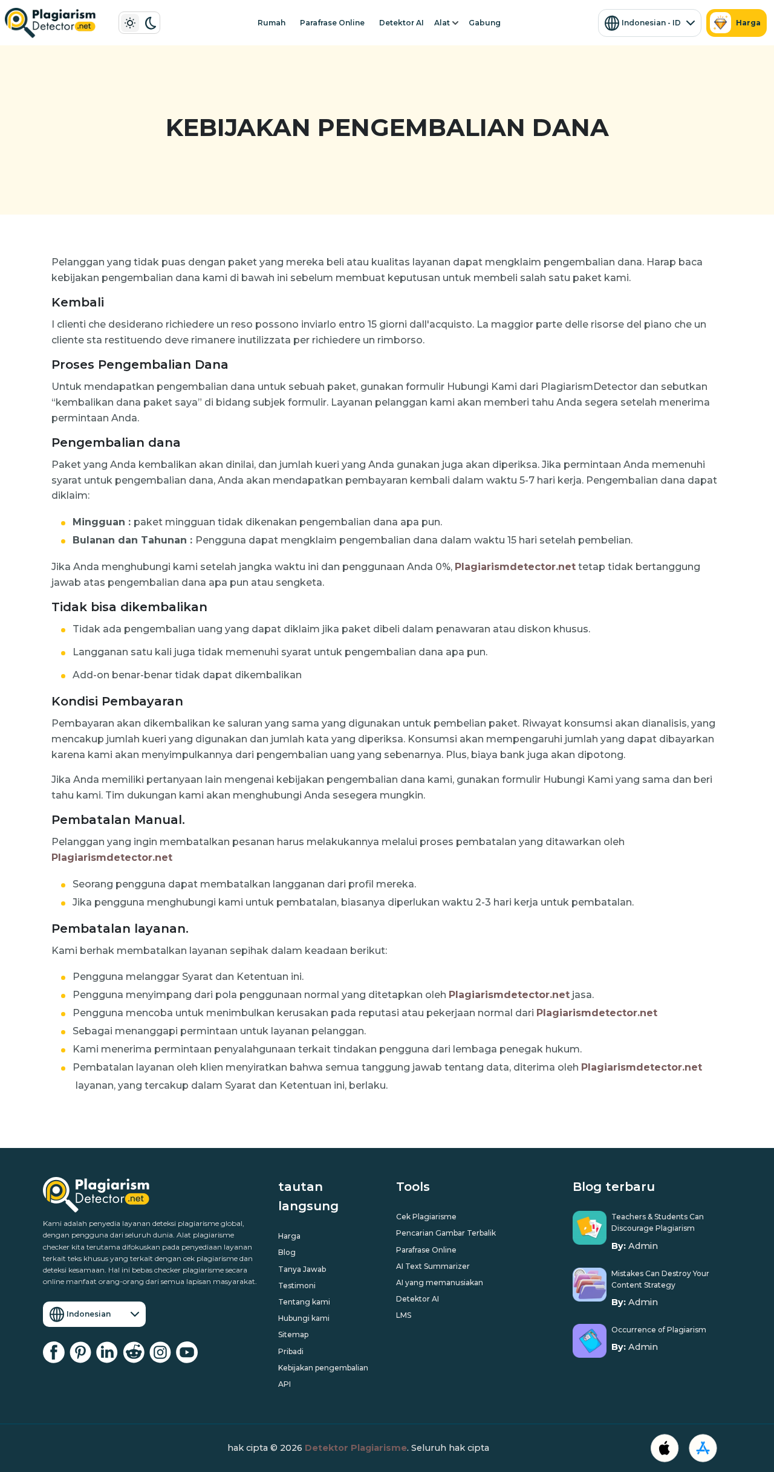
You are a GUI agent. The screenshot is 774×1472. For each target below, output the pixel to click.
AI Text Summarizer (433, 1266)
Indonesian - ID (651, 22)
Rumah (271, 22)
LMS (403, 1315)
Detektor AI (401, 22)
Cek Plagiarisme (426, 1216)
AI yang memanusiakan (439, 1282)
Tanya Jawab (302, 1269)
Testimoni (297, 1285)
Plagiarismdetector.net (515, 566)
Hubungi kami (304, 1318)
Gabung (485, 22)
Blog (287, 1252)
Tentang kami (304, 1301)
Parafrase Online (332, 22)
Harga (748, 22)
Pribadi (291, 1351)
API (284, 1384)
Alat (442, 22)
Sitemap (293, 1334)
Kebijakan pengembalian (323, 1367)
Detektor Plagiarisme (356, 1447)
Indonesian (89, 1313)
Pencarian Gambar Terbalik (446, 1232)
